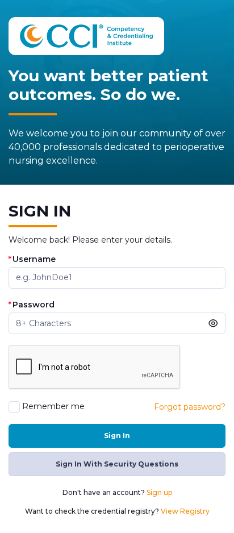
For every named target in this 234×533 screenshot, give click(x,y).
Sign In (117, 435)
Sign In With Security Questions (117, 464)
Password (32, 305)
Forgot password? (189, 407)
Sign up (159, 492)
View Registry (185, 511)
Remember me (53, 406)
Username (32, 259)
